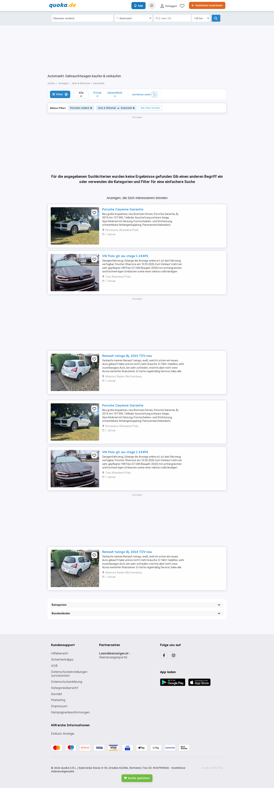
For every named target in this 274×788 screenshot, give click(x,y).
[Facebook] (163, 655)
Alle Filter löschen (150, 108)
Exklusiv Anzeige (62, 733)
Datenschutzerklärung (66, 682)
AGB (54, 665)
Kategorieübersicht (64, 688)
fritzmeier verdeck (79, 108)
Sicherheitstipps (62, 659)
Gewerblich (114, 94)
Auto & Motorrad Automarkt (115, 108)
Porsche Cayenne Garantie (122, 209)
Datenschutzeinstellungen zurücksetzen (69, 674)
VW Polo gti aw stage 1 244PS (125, 256)
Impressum (59, 706)
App (140, 5)
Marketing (58, 700)
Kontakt (56, 694)
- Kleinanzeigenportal (115, 655)
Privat (97, 94)
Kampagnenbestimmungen (70, 712)
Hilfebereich (59, 653)
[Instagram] (173, 655)
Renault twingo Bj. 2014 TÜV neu (127, 356)
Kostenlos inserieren (209, 5)
